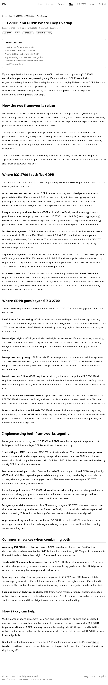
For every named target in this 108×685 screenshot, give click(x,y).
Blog (71, 4)
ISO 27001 (81, 4)
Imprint (102, 676)
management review (41, 570)
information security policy (58, 490)
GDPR (17, 33)
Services (50, 4)
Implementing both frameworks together (24, 57)
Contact (102, 4)
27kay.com (27, 679)
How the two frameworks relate (19, 47)
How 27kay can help (14, 64)
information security (44, 33)
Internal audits (37, 520)
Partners (62, 4)
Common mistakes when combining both (24, 60)
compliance (27, 33)
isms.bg (36, 679)
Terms (93, 676)
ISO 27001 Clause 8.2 (86, 273)
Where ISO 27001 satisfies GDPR (20, 50)
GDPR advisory (34, 627)
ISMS (5, 163)
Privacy (85, 676)
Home (40, 4)
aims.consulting (46, 679)
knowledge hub (11, 635)
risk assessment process (88, 452)
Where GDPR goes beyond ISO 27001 (22, 54)
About (92, 4)
